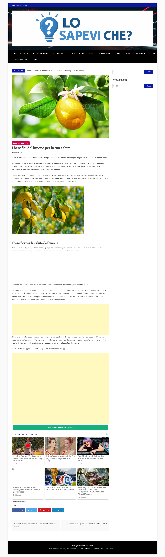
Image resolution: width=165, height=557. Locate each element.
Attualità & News (105, 53)
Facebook (18, 510)
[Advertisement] (60, 319)
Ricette (35, 60)
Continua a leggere (60, 427)
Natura (128, 53)
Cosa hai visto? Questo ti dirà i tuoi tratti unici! (85, 524)
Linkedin (59, 510)
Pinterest (45, 510)
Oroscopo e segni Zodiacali (82, 53)
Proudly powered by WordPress (62, 549)
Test (119, 53)
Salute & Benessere (40, 53)
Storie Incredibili (59, 53)
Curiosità (24, 53)
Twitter (32, 510)
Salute (24, 501)
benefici (14, 501)
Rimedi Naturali (20, 60)
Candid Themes (108, 549)
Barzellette (140, 53)
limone (19, 501)
